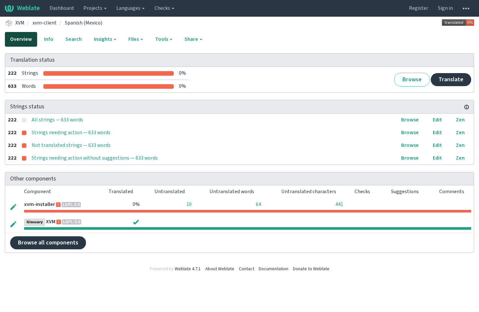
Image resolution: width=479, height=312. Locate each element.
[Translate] (13, 207)
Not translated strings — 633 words (71, 145)
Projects (93, 8)
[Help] (466, 8)
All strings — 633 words (57, 119)
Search (73, 39)
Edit (437, 119)
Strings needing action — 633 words (71, 132)
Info (48, 39)
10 (189, 204)
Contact (246, 269)
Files (134, 39)
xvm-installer (39, 204)
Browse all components (48, 243)
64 (258, 204)
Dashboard (62, 8)
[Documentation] (466, 106)
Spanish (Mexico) (83, 22)
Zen (460, 119)
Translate (451, 79)
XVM (19, 22)
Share (191, 39)
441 (339, 204)
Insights (103, 39)
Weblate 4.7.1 (188, 269)
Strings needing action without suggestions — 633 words (95, 158)
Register (418, 8)
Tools (162, 39)
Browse (412, 79)
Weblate (28, 8)
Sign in (445, 8)
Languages (128, 8)
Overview (21, 39)
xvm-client (45, 22)
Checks (162, 8)
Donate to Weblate (311, 269)
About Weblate (219, 269)
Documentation (273, 269)
